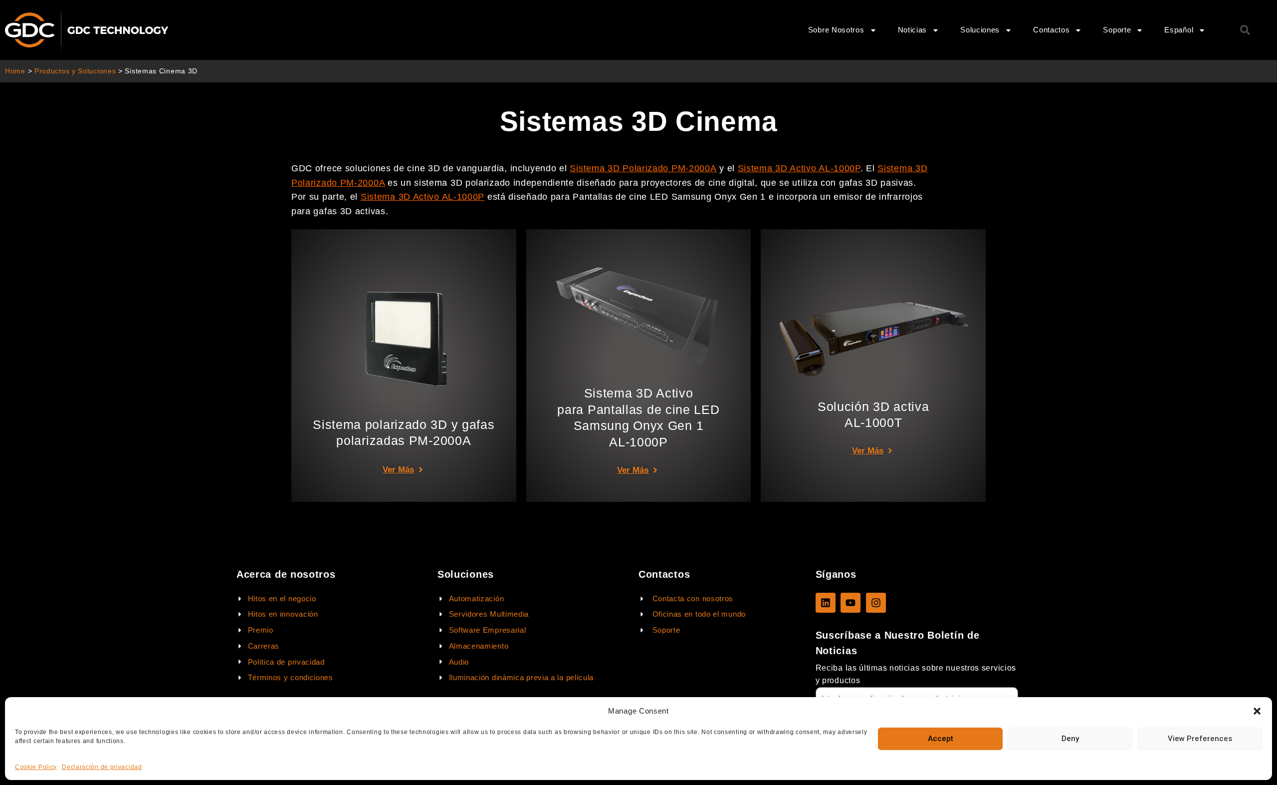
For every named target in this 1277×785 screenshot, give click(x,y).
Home (15, 71)
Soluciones (980, 29)
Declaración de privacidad (102, 767)
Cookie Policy (36, 767)
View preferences (1200, 738)
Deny (1070, 738)
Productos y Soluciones (75, 71)
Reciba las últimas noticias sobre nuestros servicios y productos (916, 674)
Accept (940, 738)
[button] (1257, 711)
